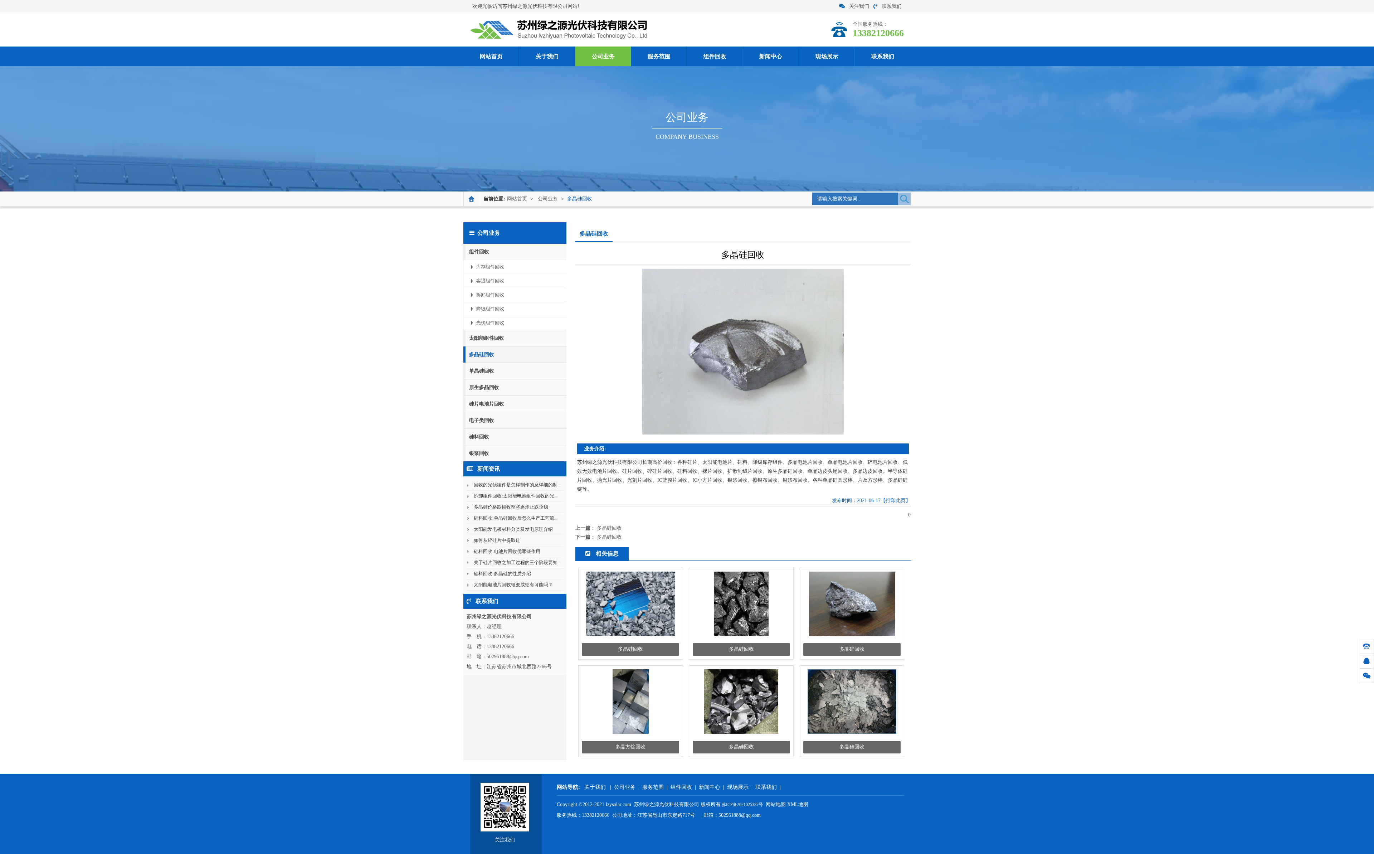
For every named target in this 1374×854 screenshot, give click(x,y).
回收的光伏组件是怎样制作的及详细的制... (517, 484)
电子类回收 (481, 420)
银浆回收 (479, 453)
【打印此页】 (896, 500)
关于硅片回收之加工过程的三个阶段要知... (517, 562)
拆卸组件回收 (490, 294)
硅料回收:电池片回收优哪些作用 (507, 551)
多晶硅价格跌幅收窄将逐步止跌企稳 (511, 507)
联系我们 (892, 6)
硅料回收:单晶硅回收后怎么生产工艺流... (515, 518)
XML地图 (797, 804)
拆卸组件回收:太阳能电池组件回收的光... (515, 496)
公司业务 (603, 56)
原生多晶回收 (484, 387)
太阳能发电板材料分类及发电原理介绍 (513, 529)
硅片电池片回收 (486, 404)
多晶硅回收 (579, 199)
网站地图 (776, 804)
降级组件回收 (490, 308)
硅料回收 (479, 437)
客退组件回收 (490, 280)
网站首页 (491, 56)
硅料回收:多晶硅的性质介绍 (502, 573)
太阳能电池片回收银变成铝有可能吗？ (513, 584)
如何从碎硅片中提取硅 (497, 540)
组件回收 (714, 56)
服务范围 (659, 56)
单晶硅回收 (481, 371)
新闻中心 (770, 56)
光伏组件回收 (490, 322)
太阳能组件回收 (486, 338)
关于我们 (547, 56)
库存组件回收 (490, 267)
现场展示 (826, 56)
